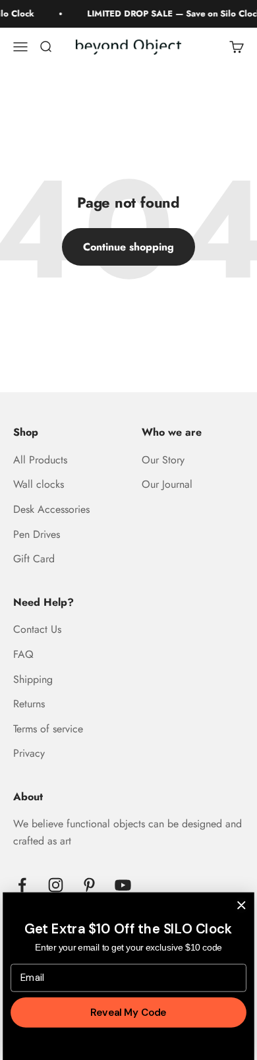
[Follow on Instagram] (56, 885)
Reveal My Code (128, 1011)
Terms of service (48, 728)
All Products (40, 459)
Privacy (29, 753)
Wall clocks (38, 484)
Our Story (163, 459)
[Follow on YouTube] (123, 885)
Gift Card (34, 558)
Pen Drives (36, 534)
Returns (29, 703)
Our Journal (167, 484)
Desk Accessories (51, 509)
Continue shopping (128, 246)
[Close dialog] (241, 905)
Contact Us (37, 629)
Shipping (33, 679)
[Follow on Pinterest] (89, 885)
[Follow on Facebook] (22, 885)
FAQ (23, 654)
